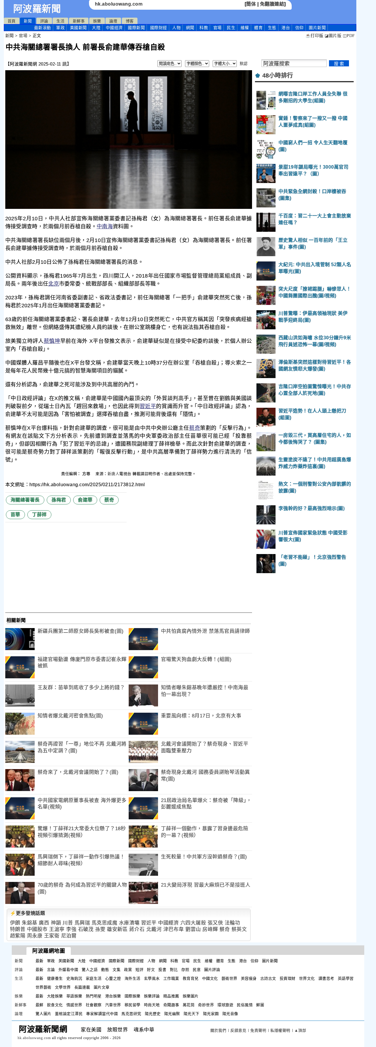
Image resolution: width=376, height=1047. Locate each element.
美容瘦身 (249, 978)
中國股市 (37, 929)
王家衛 (52, 936)
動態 (105, 969)
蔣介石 (137, 929)
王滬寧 (57, 929)
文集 (116, 969)
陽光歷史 (153, 1013)
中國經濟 (114, 27)
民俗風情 (245, 1005)
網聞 (190, 27)
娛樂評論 (152, 996)
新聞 (28, 21)
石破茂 (86, 929)
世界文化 (307, 978)
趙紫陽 (18, 936)
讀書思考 (326, 978)
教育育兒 (191, 978)
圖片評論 (212, 969)
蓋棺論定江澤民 (69, 1013)
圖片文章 (102, 987)
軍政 (60, 27)
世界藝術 (43, 987)
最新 (42, 27)
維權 (245, 27)
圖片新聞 (270, 961)
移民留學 (132, 1005)
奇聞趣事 (171, 1005)
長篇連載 (82, 987)
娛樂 (97, 21)
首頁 (12, 21)
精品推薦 (171, 996)
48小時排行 (277, 75)
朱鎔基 (29, 923)
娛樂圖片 (191, 996)
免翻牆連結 (272, 3)
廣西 (44, 923)
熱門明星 (94, 996)
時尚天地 (152, 1005)
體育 (258, 27)
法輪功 (232, 923)
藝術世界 (229, 978)
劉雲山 (193, 929)
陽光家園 (211, 1013)
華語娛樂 (74, 996)
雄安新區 (117, 929)
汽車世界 (113, 1005)
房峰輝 (210, 929)
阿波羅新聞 (37, 9)
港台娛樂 (113, 996)
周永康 (35, 936)
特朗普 (18, 929)
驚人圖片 (43, 1013)
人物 (176, 27)
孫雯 (100, 929)
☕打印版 (314, 35)
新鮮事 (79, 21)
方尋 (87, 474)
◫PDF (349, 35)
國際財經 (158, 27)
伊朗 (15, 923)
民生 (231, 27)
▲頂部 (300, 1030)
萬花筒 (189, 1005)
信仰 (299, 27)
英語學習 (346, 978)
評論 (44, 21)
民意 (197, 969)
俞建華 (85, 499)
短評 (139, 969)
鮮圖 (260, 1005)
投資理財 (288, 978)
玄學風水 (152, 978)
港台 (285, 27)
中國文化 (210, 978)
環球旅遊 (225, 1005)
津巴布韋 (173, 929)
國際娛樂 (132, 996)
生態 (272, 27)
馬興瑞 (82, 923)
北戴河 (154, 929)
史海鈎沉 (74, 978)
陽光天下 (191, 1013)
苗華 (15, 514)
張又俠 (215, 923)
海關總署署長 (25, 499)
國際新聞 (136, 27)
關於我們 (218, 1030)
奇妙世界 (206, 1005)
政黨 (128, 969)
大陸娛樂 (55, 996)
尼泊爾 (69, 936)
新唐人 (114, 474)
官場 (217, 27)
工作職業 (171, 978)
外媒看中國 (68, 969)
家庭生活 (94, 978)
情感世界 (74, 1005)
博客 (130, 21)
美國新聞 (78, 27)
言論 (51, 969)
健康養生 (55, 978)
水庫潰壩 (129, 923)
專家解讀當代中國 (102, 1013)
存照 (185, 969)
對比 (174, 969)
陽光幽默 (172, 1013)
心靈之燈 (113, 978)
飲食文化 (55, 1005)
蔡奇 (194, 428)
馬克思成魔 (105, 923)
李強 (71, 929)
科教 (203, 27)
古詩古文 (268, 978)
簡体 (251, 3)
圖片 (317, 27)
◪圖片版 (333, 35)
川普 (68, 923)
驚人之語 (90, 969)
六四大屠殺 (193, 923)
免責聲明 (258, 1030)
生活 (60, 21)
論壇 (113, 21)
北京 (53, 284)
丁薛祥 (39, 514)
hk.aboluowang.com (119, 3)
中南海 (105, 226)
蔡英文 (239, 929)
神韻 (56, 923)
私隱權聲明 (280, 1030)
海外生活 (132, 978)
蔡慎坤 (52, 341)
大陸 (96, 27)
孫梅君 (58, 499)
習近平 (148, 406)
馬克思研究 (131, 1013)
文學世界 (63, 987)
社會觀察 (94, 1005)
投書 (162, 969)
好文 (151, 969)
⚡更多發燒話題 (27, 913)
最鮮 (39, 1005)
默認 (244, 63)
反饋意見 (238, 1030)
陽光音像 (230, 1013)
